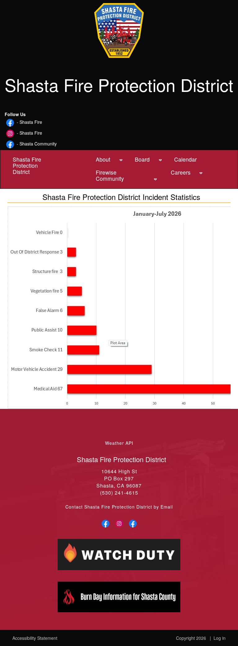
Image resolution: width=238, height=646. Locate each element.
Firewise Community (110, 175)
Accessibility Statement (34, 638)
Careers (179, 172)
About (103, 159)
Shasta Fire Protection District (27, 165)
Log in (220, 638)
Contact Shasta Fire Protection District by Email (119, 507)
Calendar (180, 159)
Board (142, 159)
